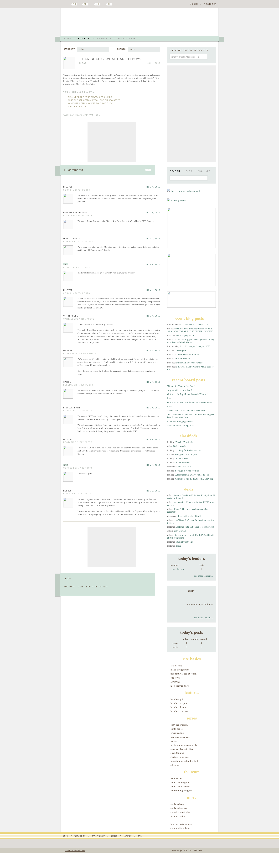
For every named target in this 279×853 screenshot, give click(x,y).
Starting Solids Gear (179, 756)
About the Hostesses (180, 786)
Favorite (143, 170)
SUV (98, 115)
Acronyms (175, 681)
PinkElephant (71, 408)
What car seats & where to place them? (91, 103)
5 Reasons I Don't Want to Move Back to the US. (190, 368)
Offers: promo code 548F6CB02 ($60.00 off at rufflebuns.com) (190, 536)
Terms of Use (80, 835)
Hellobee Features (178, 707)
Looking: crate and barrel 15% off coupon (195, 526)
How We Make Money (181, 824)
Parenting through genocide (179, 421)
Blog (67, 38)
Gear (132, 38)
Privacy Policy (98, 835)
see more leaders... (203, 575)
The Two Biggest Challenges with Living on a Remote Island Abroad (190, 341)
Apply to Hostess (178, 807)
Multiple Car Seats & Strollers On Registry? (94, 100)
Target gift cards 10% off (189, 515)
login (80, 587)
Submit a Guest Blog (180, 811)
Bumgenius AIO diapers (186, 454)
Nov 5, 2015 (153, 491)
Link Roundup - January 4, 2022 (195, 346)
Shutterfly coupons (184, 541)
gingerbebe (70, 316)
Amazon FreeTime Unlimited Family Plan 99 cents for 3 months (191, 497)
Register (210, 4)
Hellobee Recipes (178, 703)
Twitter (69, 4)
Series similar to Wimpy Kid (180, 425)
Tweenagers (180, 350)
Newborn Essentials (180, 736)
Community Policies (180, 828)
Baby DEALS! (180, 530)
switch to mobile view (75, 850)
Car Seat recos (77, 106)
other (81, 49)
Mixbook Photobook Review (189, 362)
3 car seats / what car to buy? (110, 59)
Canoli (67, 382)
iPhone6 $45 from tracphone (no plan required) (187, 510)
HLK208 (67, 491)
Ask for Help (176, 665)
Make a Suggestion (179, 669)
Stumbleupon (122, 170)
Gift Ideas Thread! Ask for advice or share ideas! (189, 402)
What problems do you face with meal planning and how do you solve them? (190, 416)
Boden (178, 545)
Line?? (170, 398)
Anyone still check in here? (179, 390)
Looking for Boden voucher (188, 450)
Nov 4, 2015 (153, 187)
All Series (174, 764)
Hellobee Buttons (178, 816)
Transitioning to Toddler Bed (184, 760)
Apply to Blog (177, 804)
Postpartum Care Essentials (183, 744)
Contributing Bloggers (181, 790)
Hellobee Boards (92, 23)
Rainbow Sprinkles (75, 213)
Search (175, 171)
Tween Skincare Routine (187, 354)
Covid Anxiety (183, 358)
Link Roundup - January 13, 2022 (195, 324)
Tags (189, 171)
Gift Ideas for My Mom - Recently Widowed (187, 394)
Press (140, 835)
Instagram (104, 4)
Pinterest (92, 4)
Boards (83, 38)
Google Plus (64, 4)
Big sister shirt (184, 466)
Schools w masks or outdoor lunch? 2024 (186, 410)
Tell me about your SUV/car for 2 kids (90, 97)
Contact (114, 835)
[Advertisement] (112, 142)
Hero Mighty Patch (185, 335)
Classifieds (102, 38)
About (65, 835)
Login (194, 4)
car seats (76, 115)
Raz (84, 63)
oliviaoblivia (71, 238)
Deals (120, 38)
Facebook (80, 4)
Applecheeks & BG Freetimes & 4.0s (192, 474)
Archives (204, 171)
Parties (173, 740)
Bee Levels (175, 677)
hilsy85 (67, 187)
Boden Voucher (180, 446)
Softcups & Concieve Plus (187, 470)
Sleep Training (177, 752)
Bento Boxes (176, 728)
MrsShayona (178, 568)
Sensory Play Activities (181, 748)
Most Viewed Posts (179, 685)
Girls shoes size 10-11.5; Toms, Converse (194, 478)
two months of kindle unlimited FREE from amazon (190, 503)
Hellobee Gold (177, 699)
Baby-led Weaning (179, 724)
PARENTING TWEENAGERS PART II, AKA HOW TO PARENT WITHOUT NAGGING (190, 330)
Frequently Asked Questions (183, 673)
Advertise (128, 835)
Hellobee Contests (179, 711)
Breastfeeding (177, 732)
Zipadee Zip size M (184, 442)
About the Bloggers (179, 782)
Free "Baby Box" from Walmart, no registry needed (190, 521)
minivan (89, 115)
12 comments (73, 170)
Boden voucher (182, 458)
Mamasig (68, 350)
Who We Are (176, 778)
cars (132, 49)
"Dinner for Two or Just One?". (181, 386)
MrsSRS (68, 439)
